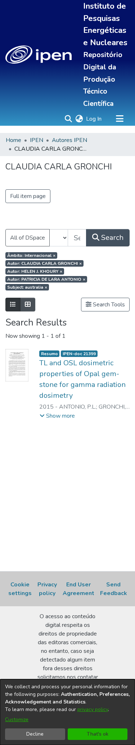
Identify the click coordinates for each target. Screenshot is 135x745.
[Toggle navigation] (119, 119)
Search (111, 237)
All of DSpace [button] (27, 238)
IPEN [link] (36, 140)
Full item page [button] (28, 196)
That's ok (97, 734)
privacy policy (92, 709)
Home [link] (13, 140)
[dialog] (67, 712)
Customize (16, 719)
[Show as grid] (27, 304)
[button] (38, 55)
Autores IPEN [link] (69, 140)
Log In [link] (94, 119)
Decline (35, 734)
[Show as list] (13, 304)
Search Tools (108, 305)
